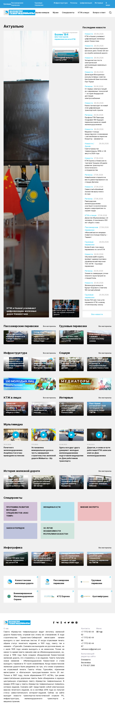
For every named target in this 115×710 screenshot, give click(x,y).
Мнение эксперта (89, 507)
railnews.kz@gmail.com (91, 649)
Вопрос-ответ (99, 12)
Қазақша (7, 4)
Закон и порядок (15, 528)
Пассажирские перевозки (17, 4)
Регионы (73, 3)
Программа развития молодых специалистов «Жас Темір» (17, 511)
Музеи (55, 12)
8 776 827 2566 (88, 665)
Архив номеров (42, 12)
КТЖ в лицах (83, 12)
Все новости (97, 314)
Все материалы (49, 326)
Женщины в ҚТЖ (52, 507)
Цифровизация (86, 3)
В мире (108, 4)
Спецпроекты (68, 12)
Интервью (99, 3)
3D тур (99, 632)
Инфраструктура (61, 3)
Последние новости (94, 27)
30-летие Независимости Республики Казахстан (55, 531)
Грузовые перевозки (39, 4)
